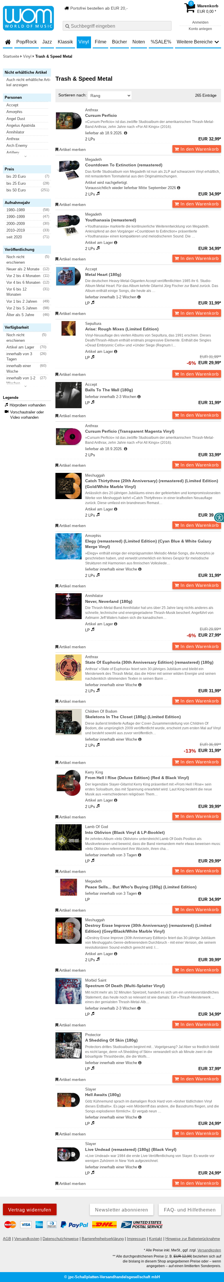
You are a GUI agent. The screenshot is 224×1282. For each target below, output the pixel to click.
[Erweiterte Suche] (166, 25)
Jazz (47, 41)
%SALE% (161, 41)
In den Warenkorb (199, 149)
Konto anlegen (200, 29)
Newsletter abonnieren (121, 1209)
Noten (138, 41)
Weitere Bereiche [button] (195, 41)
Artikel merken (72, 149)
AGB (7, 1239)
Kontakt (155, 1239)
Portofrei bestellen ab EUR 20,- (98, 8)
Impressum (136, 1239)
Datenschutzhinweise (60, 1239)
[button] (29, 82)
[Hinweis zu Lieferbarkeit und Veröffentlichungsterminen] (125, 133)
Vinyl (83, 41)
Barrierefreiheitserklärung (103, 1239)
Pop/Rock (26, 41)
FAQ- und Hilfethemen (190, 1209)
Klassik (65, 41)
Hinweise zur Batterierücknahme (192, 1239)
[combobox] (117, 26)
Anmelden (200, 22)
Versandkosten (26, 1239)
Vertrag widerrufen (29, 1209)
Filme (100, 41)
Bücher (119, 41)
